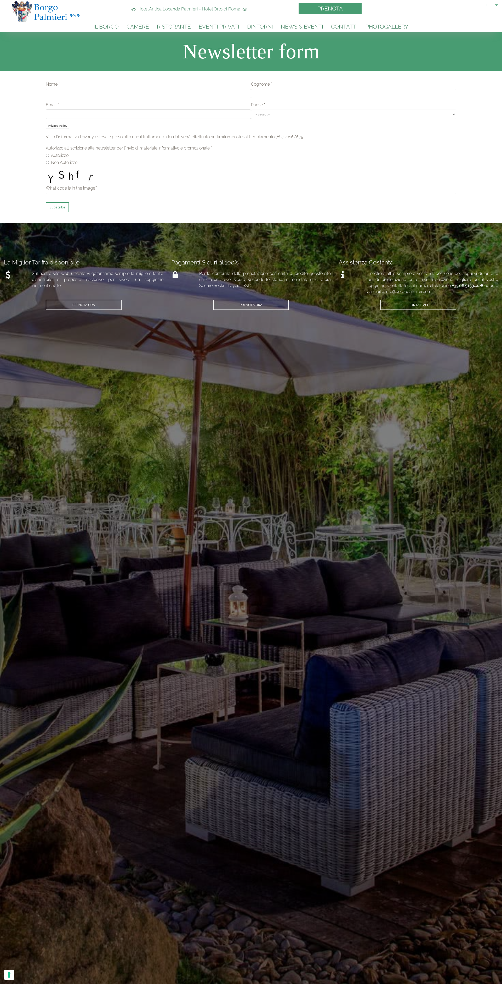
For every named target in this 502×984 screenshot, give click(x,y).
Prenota (330, 8)
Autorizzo (60, 155)
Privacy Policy (57, 126)
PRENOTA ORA (83, 304)
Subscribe (57, 207)
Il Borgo (106, 26)
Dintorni (260, 26)
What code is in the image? (73, 188)
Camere (138, 26)
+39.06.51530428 (467, 285)
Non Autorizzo (64, 162)
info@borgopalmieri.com (408, 291)
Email (52, 104)
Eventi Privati (219, 26)
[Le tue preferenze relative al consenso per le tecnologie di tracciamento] (9, 975)
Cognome (261, 84)
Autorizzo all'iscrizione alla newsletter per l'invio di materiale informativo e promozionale (129, 148)
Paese (258, 104)
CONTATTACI (418, 304)
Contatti (344, 26)
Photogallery (387, 26)
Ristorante (174, 26)
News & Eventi (302, 26)
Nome (53, 84)
